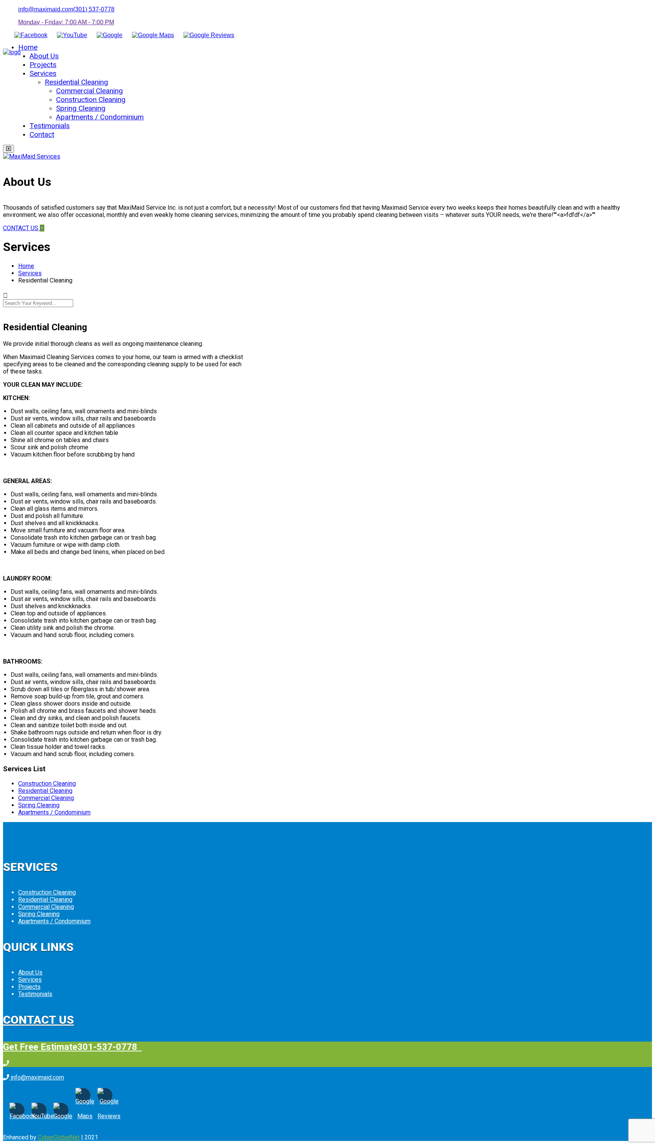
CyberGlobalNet (59, 1137)
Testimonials (50, 125)
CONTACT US (21, 228)
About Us (44, 56)
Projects (43, 64)
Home (28, 47)
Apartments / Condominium (100, 117)
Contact (42, 134)
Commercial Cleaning (89, 90)
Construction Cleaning (90, 99)
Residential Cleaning (76, 82)
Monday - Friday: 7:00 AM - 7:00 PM (66, 22)
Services (43, 73)
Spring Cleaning (80, 108)
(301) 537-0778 (93, 9)
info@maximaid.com (45, 9)
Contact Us (38, 1019)
